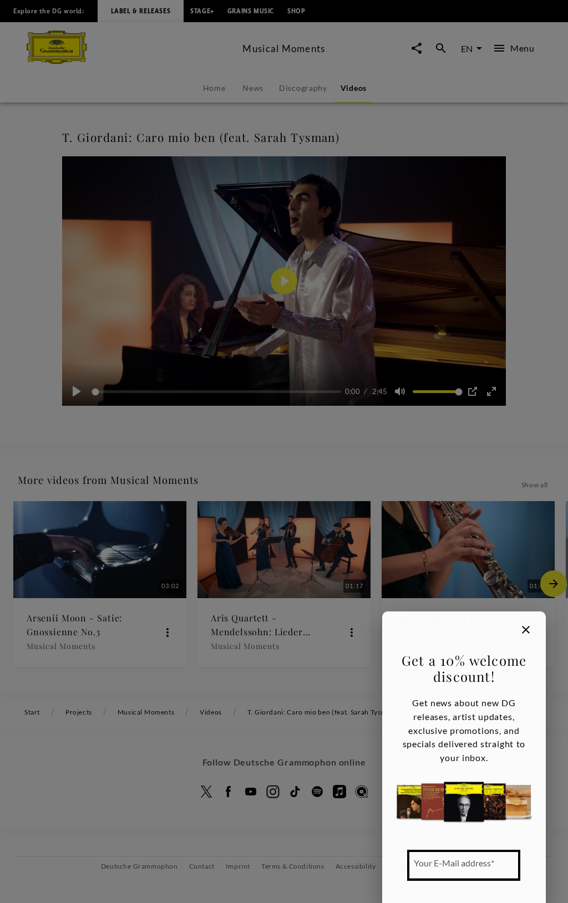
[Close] (526, 630)
